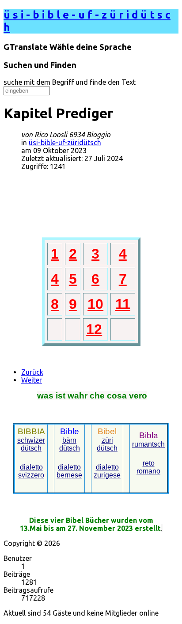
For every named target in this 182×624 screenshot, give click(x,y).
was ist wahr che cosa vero (92, 395)
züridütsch (107, 444)
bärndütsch (69, 444)
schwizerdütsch (31, 444)
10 (95, 304)
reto (149, 463)
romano (148, 471)
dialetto (69, 467)
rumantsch (148, 444)
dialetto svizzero (31, 471)
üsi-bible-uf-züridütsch (65, 143)
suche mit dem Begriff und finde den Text (70, 82)
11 (122, 304)
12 (94, 329)
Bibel (107, 431)
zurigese (107, 475)
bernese (69, 475)
